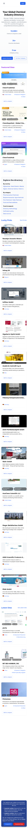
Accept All (8, 824)
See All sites (23, 220)
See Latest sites (22, 608)
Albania (21, 186)
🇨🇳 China (5, 635)
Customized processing (12, 119)
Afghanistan (6, 186)
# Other (23, 96)
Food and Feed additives (10, 202)
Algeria (5, 189)
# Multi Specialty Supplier (18, 672)
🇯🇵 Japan (5, 164)
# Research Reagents (19, 94)
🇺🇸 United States (7, 94)
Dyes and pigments (7, 624)
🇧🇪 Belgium (6, 277)
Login (22, 3)
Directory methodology (10, 208)
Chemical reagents (17, 659)
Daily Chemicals (17, 200)
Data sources (7, 213)
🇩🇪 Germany (6, 309)
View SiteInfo (14, 78)
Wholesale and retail (11, 83)
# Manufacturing (21, 637)
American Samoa (13, 189)
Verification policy (8, 211)
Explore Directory (7, 58)
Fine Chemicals (7, 200)
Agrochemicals (19, 197)
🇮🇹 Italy (4, 372)
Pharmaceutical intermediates (18, 489)
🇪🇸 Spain (5, 706)
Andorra (21, 189)
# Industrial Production (19, 635)
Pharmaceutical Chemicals (11, 195)
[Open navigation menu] (4, 3)
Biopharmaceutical (8, 197)
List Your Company (20, 58)
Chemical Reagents (7, 659)
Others (4, 83)
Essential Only (19, 824)
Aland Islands (15, 186)
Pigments (15, 624)
